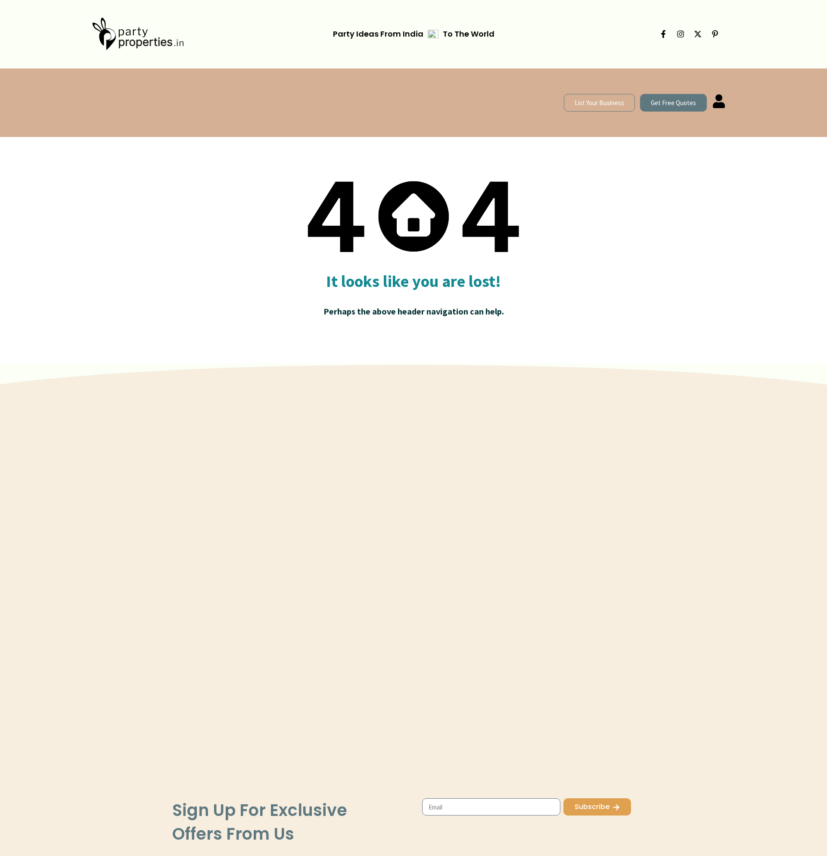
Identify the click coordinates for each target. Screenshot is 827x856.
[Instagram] (680, 34)
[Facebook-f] (663, 34)
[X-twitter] (698, 34)
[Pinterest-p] (715, 34)
